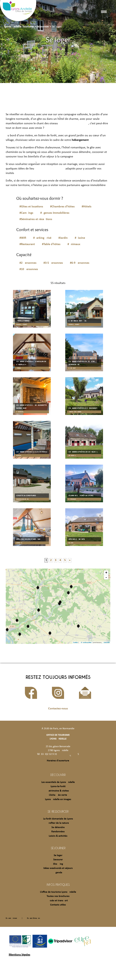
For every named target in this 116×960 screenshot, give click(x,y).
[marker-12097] (59, 603)
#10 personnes (28, 269)
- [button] (106, 577)
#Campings (26, 212)
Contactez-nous (58, 708)
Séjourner (58, 848)
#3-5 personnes (53, 262)
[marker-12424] (37, 587)
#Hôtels (86, 206)
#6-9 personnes (79, 262)
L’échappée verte (58, 795)
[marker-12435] (38, 610)
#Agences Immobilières (54, 212)
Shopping (58, 864)
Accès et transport (58, 900)
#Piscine (80, 237)
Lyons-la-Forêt (58, 786)
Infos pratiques (58, 884)
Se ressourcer (58, 811)
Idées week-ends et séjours (58, 868)
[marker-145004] (68, 593)
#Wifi (22, 237)
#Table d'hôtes (51, 244)
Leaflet (75, 642)
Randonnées (58, 831)
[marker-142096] (49, 633)
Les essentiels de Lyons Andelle (58, 782)
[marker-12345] (28, 626)
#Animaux (74, 244)
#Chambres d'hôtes (62, 206)
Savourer (58, 859)
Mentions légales (19, 954)
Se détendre (58, 827)
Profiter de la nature (58, 823)
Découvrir (58, 774)
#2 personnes (27, 262)
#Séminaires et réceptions (35, 219)
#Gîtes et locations (31, 206)
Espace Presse (11, 918)
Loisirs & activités (58, 836)
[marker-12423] (78, 626)
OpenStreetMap (86, 642)
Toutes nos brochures (58, 896)
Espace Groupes (33, 918)
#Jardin (63, 237)
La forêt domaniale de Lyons (58, 819)
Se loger (58, 855)
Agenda (58, 872)
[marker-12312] (17, 620)
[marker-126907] (19, 634)
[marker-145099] (71, 586)
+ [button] (106, 572)
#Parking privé (42, 237)
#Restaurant (27, 244)
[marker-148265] (7, 630)
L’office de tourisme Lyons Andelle (58, 892)
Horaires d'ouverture (58, 760)
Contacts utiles (58, 905)
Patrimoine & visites (58, 791)
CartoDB (107, 642)
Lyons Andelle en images (58, 799)
